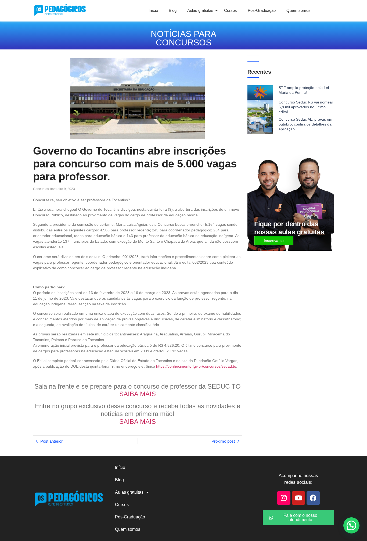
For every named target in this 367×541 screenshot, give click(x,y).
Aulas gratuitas (200, 10)
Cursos (230, 10)
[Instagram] (283, 498)
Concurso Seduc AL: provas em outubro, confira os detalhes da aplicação (305, 124)
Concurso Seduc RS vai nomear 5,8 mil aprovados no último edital (306, 107)
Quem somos (298, 10)
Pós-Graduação (262, 10)
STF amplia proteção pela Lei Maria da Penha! (304, 90)
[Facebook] (313, 498)
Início (153, 10)
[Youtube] (298, 498)
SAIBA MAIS (137, 393)
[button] (351, 525)
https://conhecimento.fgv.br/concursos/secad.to (196, 366)
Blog (173, 10)
